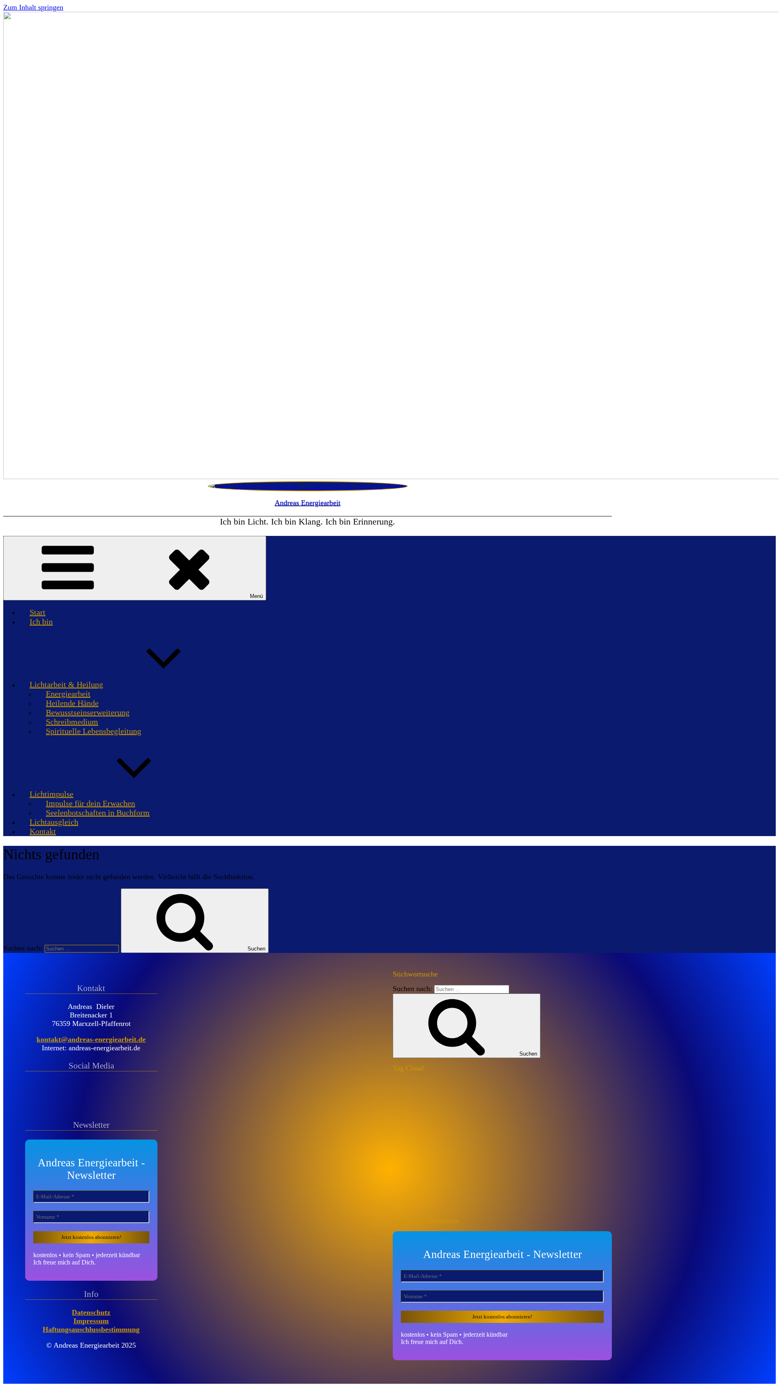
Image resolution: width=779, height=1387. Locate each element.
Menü (256, 596)
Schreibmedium (72, 721)
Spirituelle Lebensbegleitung (93, 731)
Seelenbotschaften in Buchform (98, 812)
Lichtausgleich (54, 821)
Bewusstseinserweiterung (87, 712)
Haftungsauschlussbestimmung (91, 1329)
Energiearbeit (68, 693)
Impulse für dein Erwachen (90, 803)
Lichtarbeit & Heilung (66, 684)
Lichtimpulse (51, 793)
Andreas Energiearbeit (307, 503)
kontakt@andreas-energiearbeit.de (91, 1039)
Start (37, 612)
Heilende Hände (72, 703)
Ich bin (41, 621)
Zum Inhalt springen (33, 7)
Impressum (91, 1321)
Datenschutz (91, 1312)
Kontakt (43, 831)
